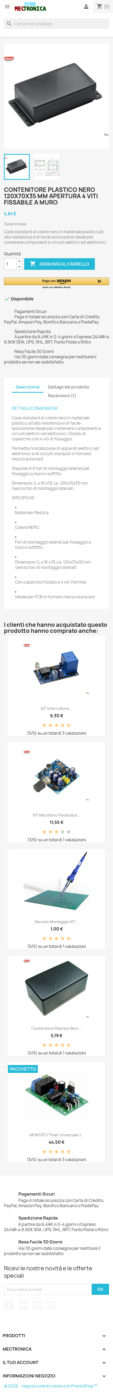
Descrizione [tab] (27, 387)
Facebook (8, 1305)
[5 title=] (68, 725)
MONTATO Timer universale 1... (56, 1134)
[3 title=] (56, 725)
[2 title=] (50, 725)
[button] (56, 283)
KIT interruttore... (56, 708)
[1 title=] (44, 725)
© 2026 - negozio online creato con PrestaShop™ (50, 1386)
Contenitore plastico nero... (56, 1028)
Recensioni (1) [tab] (62, 396)
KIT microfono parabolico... (56, 815)
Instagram (52, 1305)
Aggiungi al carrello (59, 264)
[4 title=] (62, 725)
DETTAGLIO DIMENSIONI (35, 408)
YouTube (37, 1305)
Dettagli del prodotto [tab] (68, 387)
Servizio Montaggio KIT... (56, 921)
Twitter (23, 1305)
